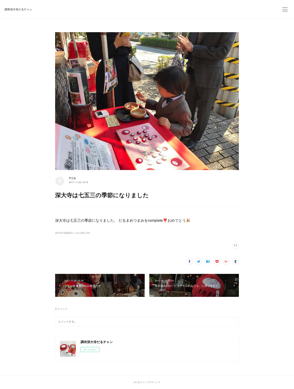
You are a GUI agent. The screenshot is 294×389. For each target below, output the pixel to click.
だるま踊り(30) (82, 232)
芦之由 (72, 178)
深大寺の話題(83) (64, 232)
